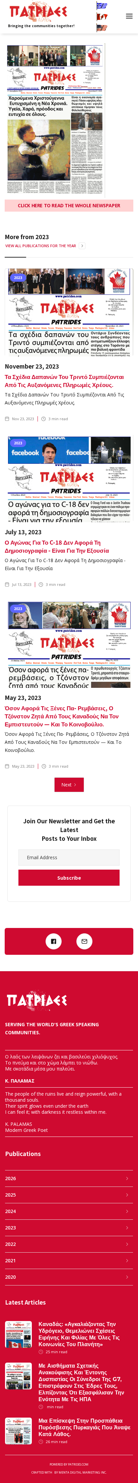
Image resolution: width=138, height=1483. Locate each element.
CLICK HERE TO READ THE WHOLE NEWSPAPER (69, 205)
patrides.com (78, 1464)
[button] (130, 17)
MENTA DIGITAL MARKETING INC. (83, 1472)
